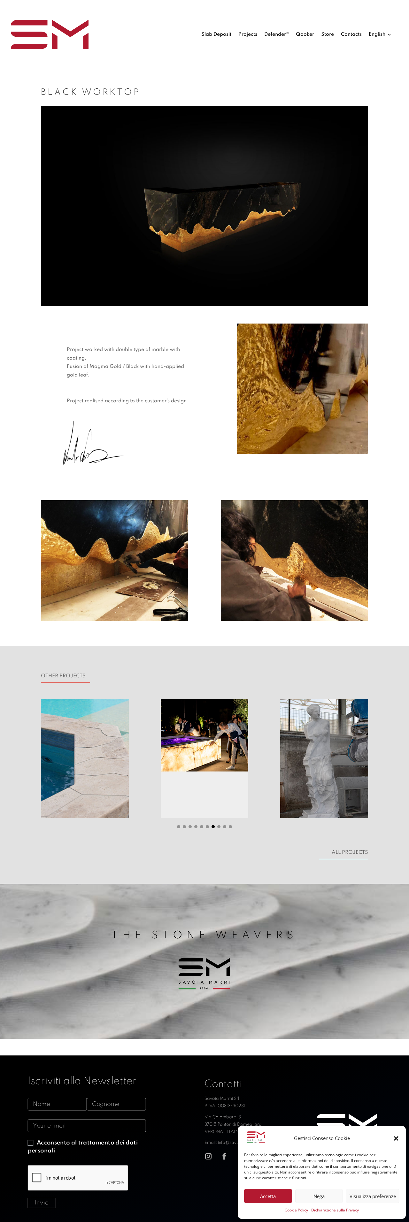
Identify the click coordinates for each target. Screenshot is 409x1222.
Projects (247, 34)
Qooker (305, 34)
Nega (319, 1196)
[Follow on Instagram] (208, 1156)
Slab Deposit (216, 34)
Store (327, 34)
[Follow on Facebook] (224, 1156)
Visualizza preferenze (373, 1196)
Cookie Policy (296, 1210)
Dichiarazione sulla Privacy (335, 1210)
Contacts (351, 34)
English (377, 34)
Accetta (268, 1196)
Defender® (276, 34)
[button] (396, 1138)
